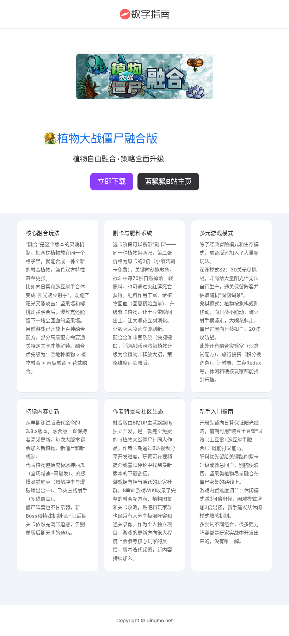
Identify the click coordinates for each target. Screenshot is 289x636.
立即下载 (112, 181)
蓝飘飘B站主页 (168, 181)
